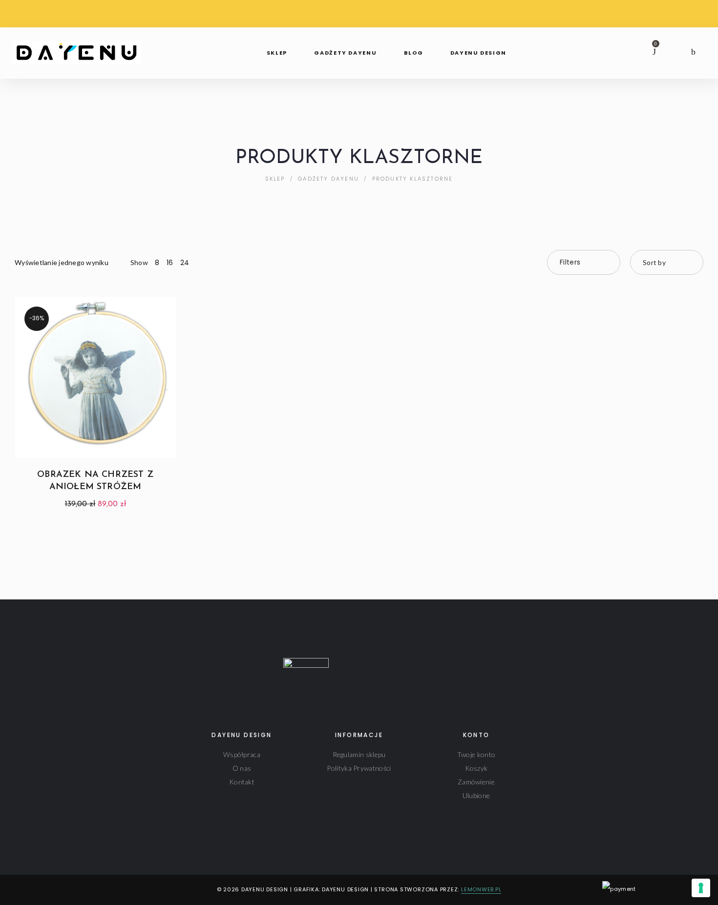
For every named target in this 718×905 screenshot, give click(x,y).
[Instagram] (32, 890)
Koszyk (476, 768)
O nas (242, 768)
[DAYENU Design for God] (80, 49)
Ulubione (476, 795)
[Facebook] (17, 890)
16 (170, 262)
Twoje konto (476, 754)
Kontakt (241, 782)
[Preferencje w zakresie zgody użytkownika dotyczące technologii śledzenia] (701, 888)
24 (185, 262)
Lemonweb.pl (481, 889)
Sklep (275, 179)
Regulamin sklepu (359, 754)
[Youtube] (48, 890)
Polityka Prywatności (359, 768)
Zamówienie (476, 782)
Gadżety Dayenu (328, 179)
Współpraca (241, 754)
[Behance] (63, 890)
